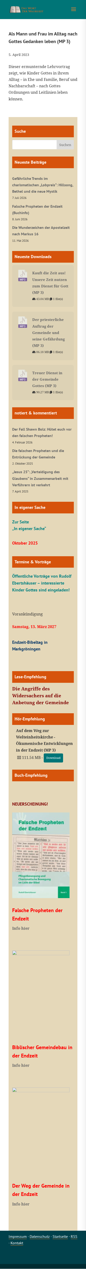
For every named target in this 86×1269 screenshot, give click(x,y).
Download (53, 758)
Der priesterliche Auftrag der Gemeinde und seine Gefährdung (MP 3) (48, 332)
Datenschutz (40, 1236)
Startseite (60, 1236)
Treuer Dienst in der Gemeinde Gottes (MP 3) (47, 379)
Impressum (18, 1236)
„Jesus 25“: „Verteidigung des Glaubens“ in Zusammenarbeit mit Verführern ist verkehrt (40, 478)
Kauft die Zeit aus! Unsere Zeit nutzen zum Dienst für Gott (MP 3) (50, 283)
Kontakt (17, 1242)
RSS (74, 1236)
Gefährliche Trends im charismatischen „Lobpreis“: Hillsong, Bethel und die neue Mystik (42, 185)
